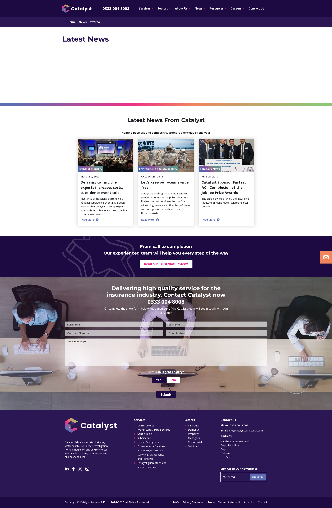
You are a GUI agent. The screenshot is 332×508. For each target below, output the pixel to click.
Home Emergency (148, 442)
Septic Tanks (145, 433)
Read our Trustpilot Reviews (166, 264)
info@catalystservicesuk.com (246, 430)
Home (71, 22)
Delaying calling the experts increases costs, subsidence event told (102, 187)
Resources (217, 8)
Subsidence (144, 438)
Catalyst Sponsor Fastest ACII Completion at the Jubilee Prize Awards (224, 187)
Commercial (195, 442)
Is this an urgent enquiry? (166, 372)
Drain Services (145, 425)
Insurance (194, 425)
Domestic (193, 429)
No (173, 380)
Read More (88, 219)
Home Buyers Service (150, 450)
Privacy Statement (194, 502)
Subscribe (258, 476)
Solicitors (193, 446)
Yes (158, 380)
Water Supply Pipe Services (153, 429)
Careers (236, 8)
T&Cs (176, 502)
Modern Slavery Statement (224, 502)
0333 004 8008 (116, 8)
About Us (181, 8)
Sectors (163, 8)
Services (144, 8)
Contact (262, 502)
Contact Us (256, 8)
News (198, 8)
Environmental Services (151, 446)
